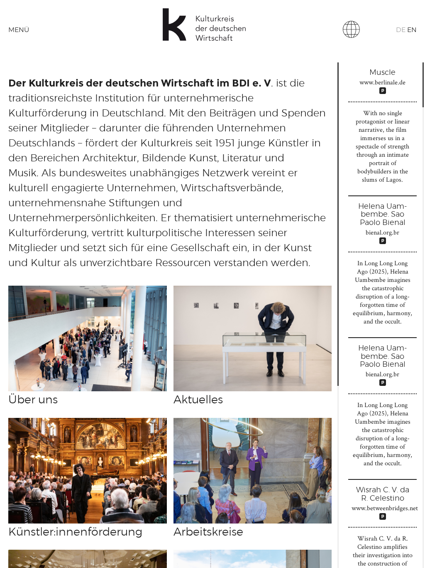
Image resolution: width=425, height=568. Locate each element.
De (400, 30)
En (412, 30)
